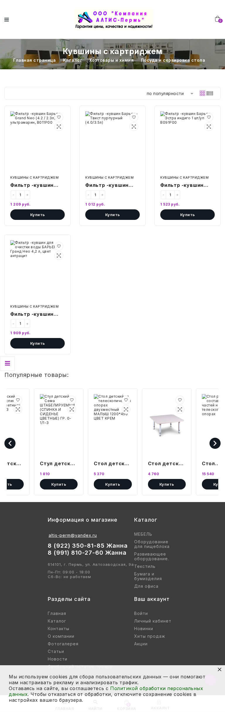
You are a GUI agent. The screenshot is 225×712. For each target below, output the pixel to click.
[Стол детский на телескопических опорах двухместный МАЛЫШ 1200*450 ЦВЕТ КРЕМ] (113, 425)
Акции (141, 644)
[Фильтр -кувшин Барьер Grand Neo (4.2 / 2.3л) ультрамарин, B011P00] (37, 142)
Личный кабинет (152, 621)
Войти (141, 613)
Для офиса (146, 586)
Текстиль (145, 566)
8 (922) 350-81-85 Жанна (88, 545)
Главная (57, 613)
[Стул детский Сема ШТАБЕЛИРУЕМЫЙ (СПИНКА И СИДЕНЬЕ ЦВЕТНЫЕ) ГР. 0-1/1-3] (59, 425)
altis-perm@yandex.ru (73, 535)
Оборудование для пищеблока (152, 544)
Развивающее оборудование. (151, 556)
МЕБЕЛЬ (143, 534)
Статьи (56, 651)
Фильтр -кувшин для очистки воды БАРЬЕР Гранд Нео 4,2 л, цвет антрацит (34, 314)
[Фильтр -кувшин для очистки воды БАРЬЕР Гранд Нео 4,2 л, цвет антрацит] (37, 271)
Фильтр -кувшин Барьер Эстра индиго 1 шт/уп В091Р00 (182, 185)
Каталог (57, 621)
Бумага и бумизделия (148, 576)
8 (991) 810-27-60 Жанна (87, 552)
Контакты (58, 628)
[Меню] (6, 19)
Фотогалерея (63, 644)
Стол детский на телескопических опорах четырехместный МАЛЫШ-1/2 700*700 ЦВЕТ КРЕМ (167, 464)
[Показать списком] (210, 93)
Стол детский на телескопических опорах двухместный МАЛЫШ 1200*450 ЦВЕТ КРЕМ (113, 464)
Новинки (143, 628)
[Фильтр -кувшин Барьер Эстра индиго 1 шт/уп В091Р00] (187, 142)
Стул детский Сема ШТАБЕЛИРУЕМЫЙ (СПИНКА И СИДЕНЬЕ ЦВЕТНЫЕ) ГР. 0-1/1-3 (59, 464)
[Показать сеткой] (202, 93)
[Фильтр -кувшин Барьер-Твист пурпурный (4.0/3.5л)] (112, 142)
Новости (57, 659)
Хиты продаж (149, 636)
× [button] (219, 669)
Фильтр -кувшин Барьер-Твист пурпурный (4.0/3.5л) (107, 185)
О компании (61, 636)
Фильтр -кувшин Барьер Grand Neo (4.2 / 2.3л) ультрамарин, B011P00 (34, 185)
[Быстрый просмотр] (58, 126)
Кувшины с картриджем (34, 177)
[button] (58, 117)
